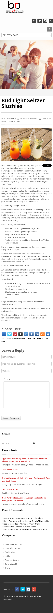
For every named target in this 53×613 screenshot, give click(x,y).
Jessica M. (8, 518)
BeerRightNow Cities (13, 544)
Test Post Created (10, 470)
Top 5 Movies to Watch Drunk (27, 524)
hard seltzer (42, 339)
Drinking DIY (10, 552)
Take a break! (11, 564)
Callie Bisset (9, 119)
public (7, 556)
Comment (8, 379)
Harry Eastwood (10, 521)
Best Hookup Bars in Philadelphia (29, 518)
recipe (4, 341)
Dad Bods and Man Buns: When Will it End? (28, 529)
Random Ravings (12, 560)
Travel (7, 568)
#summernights (20, 339)
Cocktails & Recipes (11, 122)
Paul (5, 529)
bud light (32, 339)
